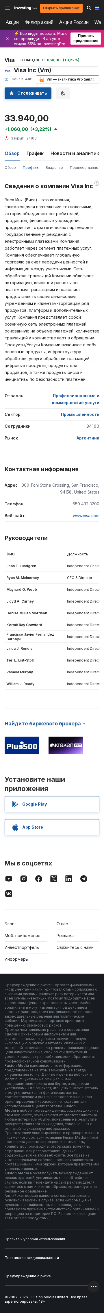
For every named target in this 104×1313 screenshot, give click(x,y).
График (35, 153)
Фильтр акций (39, 22)
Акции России (74, 22)
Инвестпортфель (22, 947)
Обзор (10, 167)
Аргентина (88, 437)
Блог (9, 923)
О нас (62, 923)
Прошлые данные (85, 167)
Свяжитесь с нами (75, 947)
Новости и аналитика (76, 153)
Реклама (65, 935)
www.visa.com (86, 515)
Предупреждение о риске (28, 1276)
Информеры (17, 959)
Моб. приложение (22, 935)
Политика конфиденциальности (32, 1257)
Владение (54, 167)
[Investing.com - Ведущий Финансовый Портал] (25, 8)
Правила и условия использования (35, 1239)
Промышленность (80, 414)
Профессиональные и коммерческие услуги (75, 399)
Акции (12, 22)
